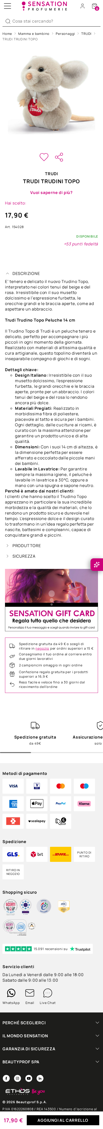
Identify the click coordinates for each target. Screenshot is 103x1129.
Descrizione (26, 273)
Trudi (51, 173)
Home (7, 33)
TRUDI (86, 33)
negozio (42, 648)
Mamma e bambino (34, 33)
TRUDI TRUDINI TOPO (20, 39)
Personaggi (65, 33)
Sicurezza (24, 556)
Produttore (26, 545)
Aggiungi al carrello (63, 1120)
